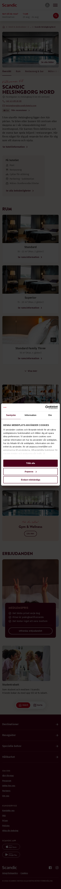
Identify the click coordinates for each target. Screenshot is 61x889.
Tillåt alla (30, 463)
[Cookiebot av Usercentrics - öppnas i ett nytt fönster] (45, 407)
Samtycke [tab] (11, 415)
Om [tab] (50, 415)
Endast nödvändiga (30, 480)
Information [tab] (30, 415)
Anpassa (29, 471)
